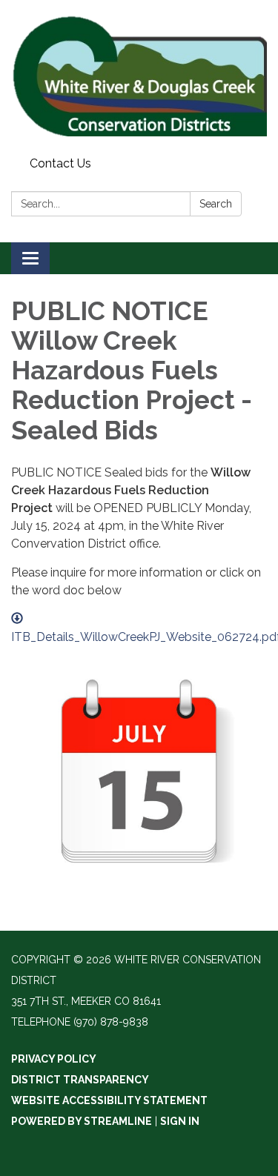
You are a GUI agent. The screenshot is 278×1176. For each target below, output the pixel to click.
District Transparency (80, 1080)
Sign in (179, 1121)
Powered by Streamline (81, 1121)
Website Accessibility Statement (109, 1100)
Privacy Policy (53, 1059)
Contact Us (60, 163)
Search (215, 204)
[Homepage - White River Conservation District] (139, 75)
